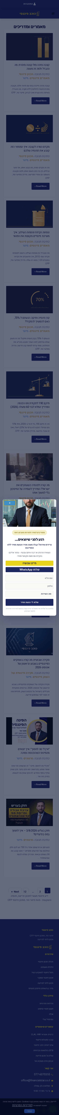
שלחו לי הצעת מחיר (29, 602)
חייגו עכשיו (29, 563)
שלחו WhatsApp (30, 570)
